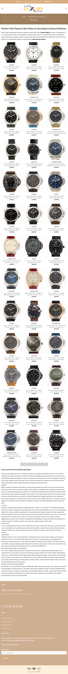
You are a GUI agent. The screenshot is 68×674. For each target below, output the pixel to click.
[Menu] (2, 8)
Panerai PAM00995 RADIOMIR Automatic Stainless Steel (56, 391)
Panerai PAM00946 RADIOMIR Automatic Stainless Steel (12, 423)
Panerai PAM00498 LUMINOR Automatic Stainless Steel (56, 455)
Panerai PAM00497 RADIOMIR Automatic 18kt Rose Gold (12, 100)
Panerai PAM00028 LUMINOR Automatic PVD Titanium (11, 391)
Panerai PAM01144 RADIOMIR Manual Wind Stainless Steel (12, 294)
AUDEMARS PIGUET (7, 621)
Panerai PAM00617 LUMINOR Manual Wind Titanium (11, 197)
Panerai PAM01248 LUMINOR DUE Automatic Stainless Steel (11, 261)
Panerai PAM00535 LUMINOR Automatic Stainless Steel (11, 164)
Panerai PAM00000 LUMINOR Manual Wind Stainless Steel (34, 391)
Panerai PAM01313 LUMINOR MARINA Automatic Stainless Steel (12, 455)
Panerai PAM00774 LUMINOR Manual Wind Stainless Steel (56, 294)
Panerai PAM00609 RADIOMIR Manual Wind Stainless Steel (56, 100)
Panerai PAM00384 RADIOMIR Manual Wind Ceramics (56, 261)
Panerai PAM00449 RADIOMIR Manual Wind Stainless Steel (34, 326)
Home (24, 17)
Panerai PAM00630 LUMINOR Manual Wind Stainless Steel (34, 67)
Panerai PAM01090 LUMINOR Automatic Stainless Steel (11, 132)
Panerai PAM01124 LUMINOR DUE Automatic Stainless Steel (34, 100)
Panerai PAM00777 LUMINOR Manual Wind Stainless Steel (56, 358)
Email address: (5, 649)
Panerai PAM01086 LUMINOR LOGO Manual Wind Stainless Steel (56, 132)
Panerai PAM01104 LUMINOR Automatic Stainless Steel (56, 229)
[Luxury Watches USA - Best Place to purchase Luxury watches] (34, 8)
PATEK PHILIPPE (6, 625)
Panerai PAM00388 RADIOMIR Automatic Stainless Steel (34, 164)
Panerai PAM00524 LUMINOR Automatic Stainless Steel (11, 229)
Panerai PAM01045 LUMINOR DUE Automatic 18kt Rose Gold (34, 294)
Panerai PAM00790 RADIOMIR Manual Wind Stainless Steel (34, 455)
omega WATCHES (6, 618)
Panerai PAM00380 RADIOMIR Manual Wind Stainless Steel (34, 423)
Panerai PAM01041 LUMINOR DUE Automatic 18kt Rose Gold (56, 326)
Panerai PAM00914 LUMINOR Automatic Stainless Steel (11, 358)
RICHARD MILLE (6, 628)
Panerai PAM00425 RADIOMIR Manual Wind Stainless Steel (56, 67)
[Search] (66, 8)
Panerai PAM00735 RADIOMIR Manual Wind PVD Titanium (34, 358)
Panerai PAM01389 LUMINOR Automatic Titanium (11, 67)
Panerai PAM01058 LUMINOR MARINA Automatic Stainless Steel (56, 164)
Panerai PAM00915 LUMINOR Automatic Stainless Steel (34, 197)
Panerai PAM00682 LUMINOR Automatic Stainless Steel (34, 229)
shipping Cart (47, 1)
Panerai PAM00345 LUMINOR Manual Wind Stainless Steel (56, 423)
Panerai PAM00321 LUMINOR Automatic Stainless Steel (11, 326)
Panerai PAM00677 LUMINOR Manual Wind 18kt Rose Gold (34, 132)
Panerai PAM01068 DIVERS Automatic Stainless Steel (56, 197)
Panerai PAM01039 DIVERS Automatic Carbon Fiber (34, 261)
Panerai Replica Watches (37, 17)
